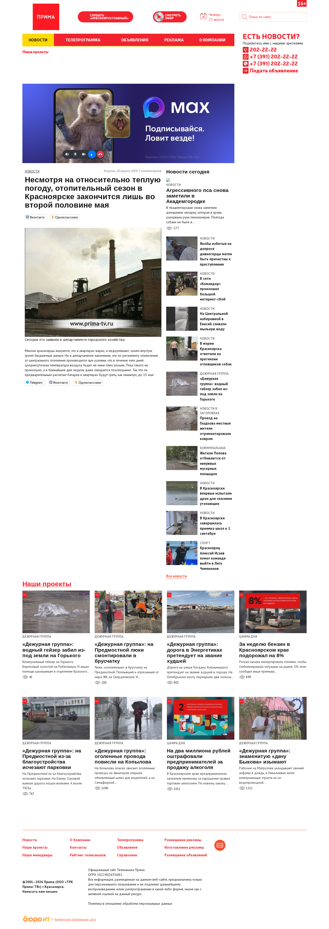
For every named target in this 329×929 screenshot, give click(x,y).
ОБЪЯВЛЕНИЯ (134, 39)
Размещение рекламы (182, 840)
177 (175, 228)
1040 (104, 788)
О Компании (80, 840)
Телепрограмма (130, 840)
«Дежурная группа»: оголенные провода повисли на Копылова (123, 756)
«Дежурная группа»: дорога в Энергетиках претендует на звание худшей (194, 652)
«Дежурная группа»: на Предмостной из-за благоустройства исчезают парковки (51, 759)
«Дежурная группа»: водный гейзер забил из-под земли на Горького (53, 649)
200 (103, 683)
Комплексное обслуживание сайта (75, 919)
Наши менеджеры (37, 855)
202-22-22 (263, 49)
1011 (176, 789)
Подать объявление (274, 70)
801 (176, 683)
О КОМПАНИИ (212, 39)
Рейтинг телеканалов (88, 855)
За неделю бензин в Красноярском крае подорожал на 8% (264, 649)
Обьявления (127, 847)
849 (248, 677)
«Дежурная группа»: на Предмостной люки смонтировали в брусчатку (124, 652)
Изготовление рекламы (184, 847)
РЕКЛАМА (174, 39)
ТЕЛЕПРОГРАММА (83, 39)
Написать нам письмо (39, 891)
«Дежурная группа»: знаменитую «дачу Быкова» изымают (264, 756)
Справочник (127, 855)
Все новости (176, 576)
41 (30, 677)
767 (31, 794)
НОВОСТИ (38, 39)
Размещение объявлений (185, 855)
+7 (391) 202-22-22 (274, 56)
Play (84, 17)
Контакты (78, 847)
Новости (173, 185)
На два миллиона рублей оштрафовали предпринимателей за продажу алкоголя (198, 759)
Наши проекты (35, 51)
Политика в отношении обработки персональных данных (130, 903)
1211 (249, 788)
